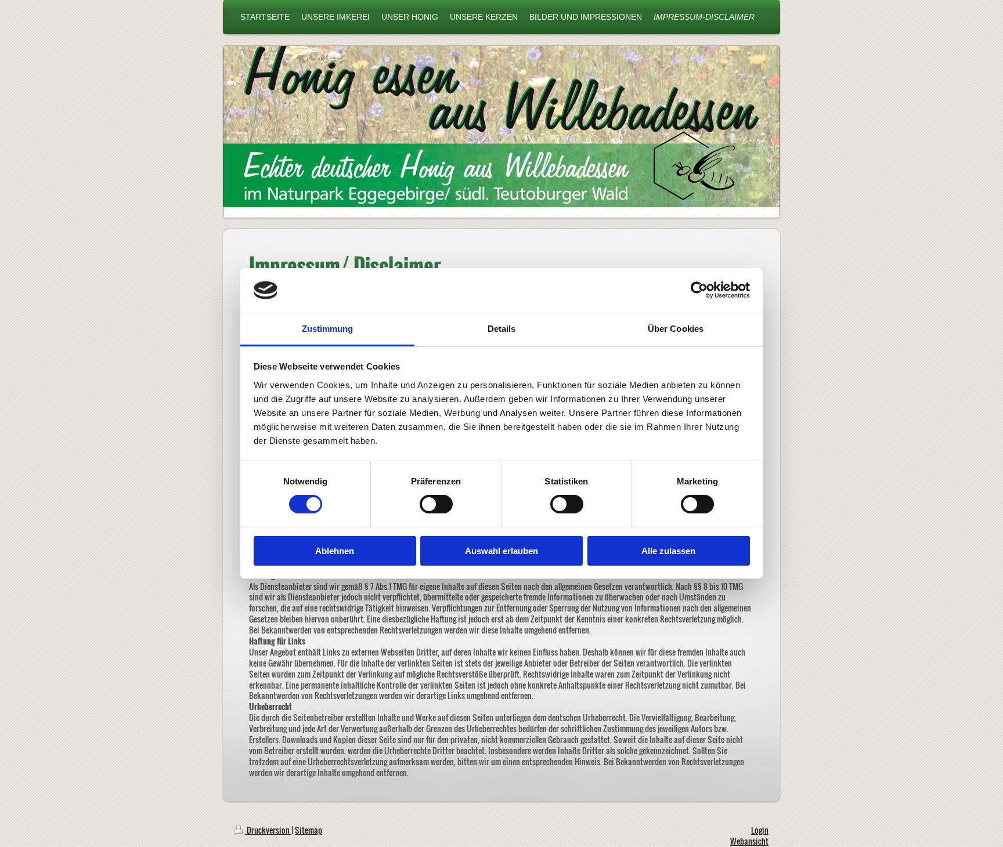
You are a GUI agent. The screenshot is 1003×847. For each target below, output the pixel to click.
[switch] (436, 504)
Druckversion (268, 830)
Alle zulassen (668, 551)
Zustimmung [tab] (327, 329)
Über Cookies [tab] (675, 329)
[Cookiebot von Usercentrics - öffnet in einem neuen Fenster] (699, 290)
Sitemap (308, 830)
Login (760, 830)
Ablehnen (334, 551)
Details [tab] (502, 329)
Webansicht (749, 841)
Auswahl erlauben (501, 551)
